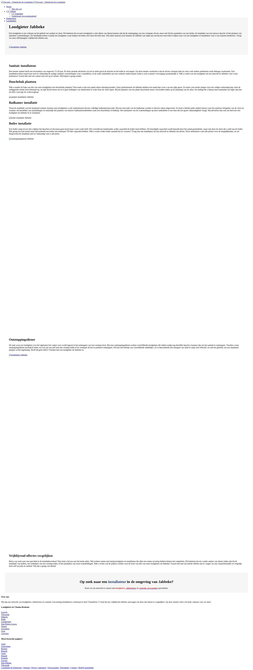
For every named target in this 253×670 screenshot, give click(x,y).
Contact (73, 668)
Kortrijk (4, 658)
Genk (3, 653)
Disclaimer (64, 668)
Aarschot (5, 633)
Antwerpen (5, 646)
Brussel (4, 651)
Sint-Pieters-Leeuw (9, 624)
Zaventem (5, 629)
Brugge (4, 649)
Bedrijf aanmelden (86, 668)
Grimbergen (6, 622)
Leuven (4, 612)
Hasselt (4, 656)
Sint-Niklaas (6, 663)
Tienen (4, 626)
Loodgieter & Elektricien (11, 668)
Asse (3, 631)
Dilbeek (4, 617)
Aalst (3, 644)
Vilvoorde (5, 614)
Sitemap (26, 668)
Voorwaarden (53, 668)
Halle (3, 619)
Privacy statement (38, 668)
